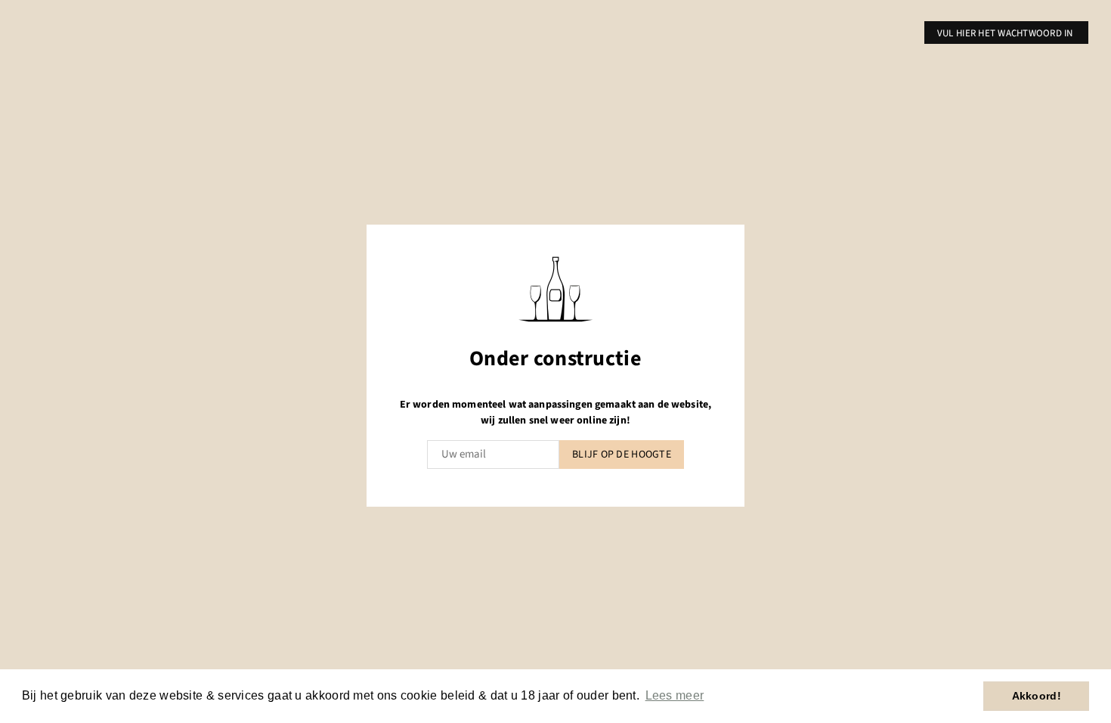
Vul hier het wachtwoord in (1006, 33)
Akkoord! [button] (1036, 696)
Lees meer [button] (674, 695)
